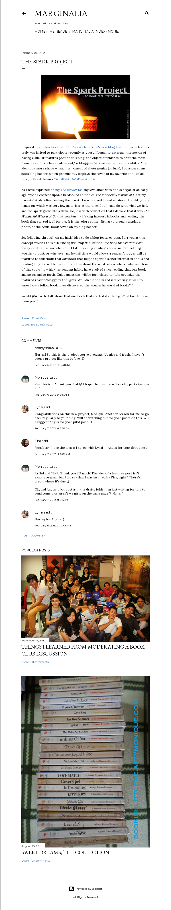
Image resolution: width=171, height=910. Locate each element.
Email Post (39, 318)
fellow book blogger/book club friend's (70, 147)
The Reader (59, 31)
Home (40, 31)
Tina (38, 441)
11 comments (40, 662)
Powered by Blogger (89, 888)
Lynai (39, 407)
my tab (69, 190)
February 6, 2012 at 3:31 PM (52, 365)
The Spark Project (42, 324)
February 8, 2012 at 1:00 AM (53, 525)
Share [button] (25, 318)
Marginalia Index (88, 31)
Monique (42, 378)
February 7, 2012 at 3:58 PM (52, 428)
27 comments (41, 860)
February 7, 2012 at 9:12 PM (52, 499)
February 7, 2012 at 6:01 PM (52, 454)
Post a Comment (34, 535)
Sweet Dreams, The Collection (65, 852)
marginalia (61, 13)
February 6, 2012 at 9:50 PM (53, 394)
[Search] (147, 12)
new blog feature (114, 147)
